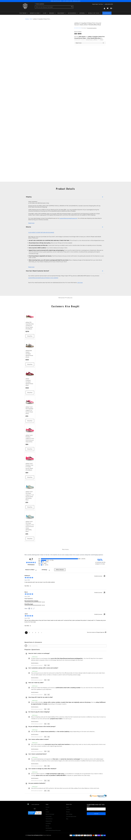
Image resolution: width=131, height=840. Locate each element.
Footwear (23, 13)
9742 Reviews (33, 564)
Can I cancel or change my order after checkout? (42, 768)
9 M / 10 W (92, 58)
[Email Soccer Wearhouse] (35, 809)
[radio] (65, 558)
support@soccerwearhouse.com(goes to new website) (43, 277)
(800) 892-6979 (109, 4)
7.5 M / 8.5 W (92, 55)
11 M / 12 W (77, 66)
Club (44, 13)
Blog (67, 818)
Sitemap (47, 825)
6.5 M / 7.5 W (78, 55)
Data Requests (49, 828)
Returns (28, 227)
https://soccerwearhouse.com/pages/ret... (71, 658)
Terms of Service (49, 818)
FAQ (47, 809)
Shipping (29, 197)
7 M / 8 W (85, 55)
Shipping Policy (49, 821)
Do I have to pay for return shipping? (39, 712)
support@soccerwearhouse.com (68, 218)
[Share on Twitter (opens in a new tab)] (31, 608)
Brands (51, 13)
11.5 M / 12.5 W (85, 66)
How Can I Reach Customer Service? (37, 271)
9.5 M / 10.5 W (78, 62)
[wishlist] (107, 8)
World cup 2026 (93, 13)
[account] (104, 8)
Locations (68, 809)
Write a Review (60, 569)
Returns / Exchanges (50, 814)
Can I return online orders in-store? (38, 739)
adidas (79, 31)
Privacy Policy (49, 816)
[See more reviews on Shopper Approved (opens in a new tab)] (34, 608)
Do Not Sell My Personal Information (53, 830)
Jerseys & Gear (35, 13)
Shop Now (29, 336)
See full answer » (34, 663)
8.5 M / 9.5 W (85, 58)
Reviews (68, 811)
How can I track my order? (36, 682)
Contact (47, 811)
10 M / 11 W (85, 62)
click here (80, 282)
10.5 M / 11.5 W (93, 62)
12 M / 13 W (92, 66)
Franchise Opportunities (71, 816)
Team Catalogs (69, 814)
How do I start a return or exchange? (39, 653)
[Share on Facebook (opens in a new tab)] (29, 608)
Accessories (72, 13)
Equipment (61, 13)
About (67, 807)
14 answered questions (91, 28)
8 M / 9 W (77, 58)
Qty (75, 70)
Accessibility (48, 823)
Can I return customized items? (37, 754)
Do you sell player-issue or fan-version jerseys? (42, 726)
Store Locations (40, 3)
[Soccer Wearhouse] (25, 6)
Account (47, 807)
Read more (78, 43)
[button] (45, 665)
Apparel (82, 13)
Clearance (106, 13)
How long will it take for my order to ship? (40, 697)
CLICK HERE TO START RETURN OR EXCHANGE (41, 232)
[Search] (72, 6)
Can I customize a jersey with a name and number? (43, 668)
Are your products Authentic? (36, 783)
